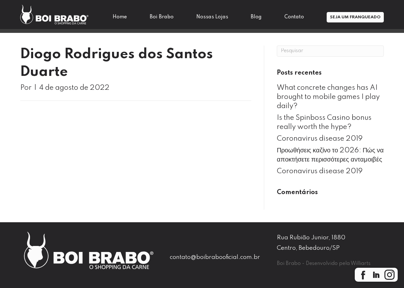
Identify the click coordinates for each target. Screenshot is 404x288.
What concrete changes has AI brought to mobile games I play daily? (328, 97)
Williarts (361, 263)
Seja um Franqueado (355, 17)
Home (120, 17)
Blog (256, 17)
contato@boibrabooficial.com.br (215, 257)
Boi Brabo (162, 17)
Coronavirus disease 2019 (320, 138)
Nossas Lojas (212, 17)
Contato (294, 17)
